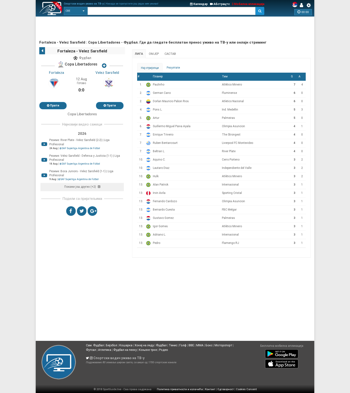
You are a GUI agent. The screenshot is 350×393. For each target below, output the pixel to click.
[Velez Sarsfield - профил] (109, 83)
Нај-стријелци (150, 68)
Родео (163, 350)
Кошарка (125, 345)
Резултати (173, 67)
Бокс (208, 345)
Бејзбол (111, 345)
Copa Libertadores (80, 64)
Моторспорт (223, 345)
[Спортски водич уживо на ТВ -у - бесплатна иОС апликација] (281, 363)
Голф (182, 345)
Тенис (173, 345)
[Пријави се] (302, 5)
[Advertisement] (126, 28)
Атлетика (104, 350)
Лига (139, 53)
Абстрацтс (221, 4)
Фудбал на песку (125, 350)
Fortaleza (56, 73)
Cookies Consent (246, 389)
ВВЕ (191, 345)
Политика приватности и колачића (180, 389)
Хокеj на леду (144, 345)
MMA (199, 345)
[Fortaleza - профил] (54, 83)
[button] (76, 11)
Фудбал (161, 345)
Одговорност (225, 389)
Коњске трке (148, 350)
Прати (54, 105)
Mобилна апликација (248, 4)
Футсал (91, 350)
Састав (170, 53)
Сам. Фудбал (95, 345)
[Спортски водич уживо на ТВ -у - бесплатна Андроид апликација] (281, 353)
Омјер (154, 53)
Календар (200, 4)
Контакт (210, 389)
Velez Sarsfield (107, 73)
